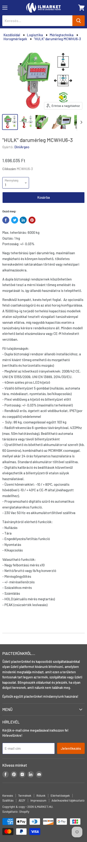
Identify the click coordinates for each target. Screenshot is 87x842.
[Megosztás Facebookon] (5, 220)
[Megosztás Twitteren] (14, 220)
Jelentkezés (71, 748)
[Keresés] (78, 20)
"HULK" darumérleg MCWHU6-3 (57, 39)
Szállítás (7, 800)
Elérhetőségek (60, 795)
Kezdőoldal (11, 35)
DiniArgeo (21, 147)
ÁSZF (22, 800)
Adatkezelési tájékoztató (68, 800)
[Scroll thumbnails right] (80, 122)
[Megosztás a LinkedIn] (23, 220)
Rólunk (40, 795)
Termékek (24, 795)
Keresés (7, 795)
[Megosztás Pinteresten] (32, 220)
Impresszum (38, 800)
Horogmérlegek (15, 39)
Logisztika (35, 35)
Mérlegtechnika (62, 35)
